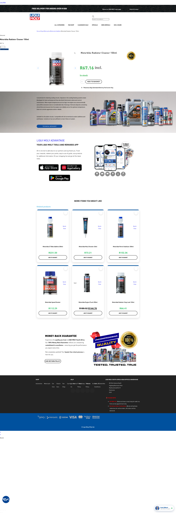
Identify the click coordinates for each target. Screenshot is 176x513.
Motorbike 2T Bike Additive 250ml (53, 246)
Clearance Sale (83, 25)
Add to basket (4, 49)
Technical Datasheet (50, 126)
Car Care (53, 385)
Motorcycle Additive (55, 31)
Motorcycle (47, 31)
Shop (41, 31)
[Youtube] (73, 390)
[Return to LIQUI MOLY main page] (99, 8)
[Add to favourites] (66, 213)
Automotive (39, 383)
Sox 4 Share (117, 25)
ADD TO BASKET (93, 81)
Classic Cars (58, 385)
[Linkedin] (87, 390)
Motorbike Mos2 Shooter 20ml (88, 246)
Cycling (69, 383)
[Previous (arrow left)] (0, 512)
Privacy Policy (79, 385)
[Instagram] (82, 390)
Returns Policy (88, 385)
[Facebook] (77, 390)
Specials (95, 25)
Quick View (64, 227)
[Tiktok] (92, 390)
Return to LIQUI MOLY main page (111, 9)
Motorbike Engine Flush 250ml (88, 302)
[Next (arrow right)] (2, 512)
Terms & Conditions (97, 385)
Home (38, 31)
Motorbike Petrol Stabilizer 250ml (123, 246)
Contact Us (73, 385)
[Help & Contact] (127, 8)
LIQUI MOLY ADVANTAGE (51, 140)
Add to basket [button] (52, 257)
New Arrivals (105, 25)
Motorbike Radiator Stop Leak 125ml (123, 302)
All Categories (59, 25)
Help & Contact (134, 9)
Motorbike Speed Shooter (52, 302)
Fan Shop (71, 25)
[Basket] (112, 18)
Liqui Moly (3, 2)
